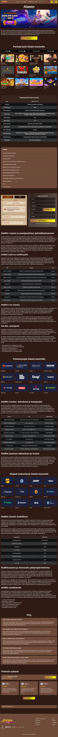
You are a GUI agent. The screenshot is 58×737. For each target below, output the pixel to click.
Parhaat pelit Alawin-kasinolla (9, 153)
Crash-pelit (35, 51)
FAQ (4, 184)
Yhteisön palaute (6, 186)
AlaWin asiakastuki (7, 181)
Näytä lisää (29, 698)
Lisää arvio (50, 677)
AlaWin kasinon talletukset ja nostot (11, 170)
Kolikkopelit (49, 51)
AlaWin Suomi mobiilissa (8, 175)
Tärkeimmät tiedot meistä (8, 156)
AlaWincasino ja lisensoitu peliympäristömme (13, 178)
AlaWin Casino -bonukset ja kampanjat (11, 167)
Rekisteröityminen (7, 158)
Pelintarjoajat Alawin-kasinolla (9, 164)
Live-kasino (20, 51)
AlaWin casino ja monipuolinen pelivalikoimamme (14, 161)
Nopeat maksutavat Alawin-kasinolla (11, 172)
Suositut (7, 51)
